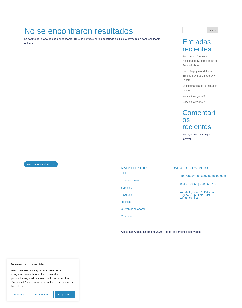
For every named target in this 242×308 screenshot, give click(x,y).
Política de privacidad (101, 276)
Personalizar (20, 294)
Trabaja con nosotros (157, 11)
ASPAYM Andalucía (190, 11)
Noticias (119, 11)
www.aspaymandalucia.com (41, 164)
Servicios (79, 11)
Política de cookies (127, 276)
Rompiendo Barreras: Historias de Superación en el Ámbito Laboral (199, 61)
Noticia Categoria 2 (193, 102)
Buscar (212, 30)
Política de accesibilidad (154, 276)
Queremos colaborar (133, 209)
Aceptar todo (64, 294)
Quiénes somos (57, 11)
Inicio (124, 173)
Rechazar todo (42, 294)
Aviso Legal (80, 276)
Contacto (224, 11)
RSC (135, 11)
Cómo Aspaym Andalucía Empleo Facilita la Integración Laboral (199, 75)
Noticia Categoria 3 (193, 96)
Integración (101, 11)
